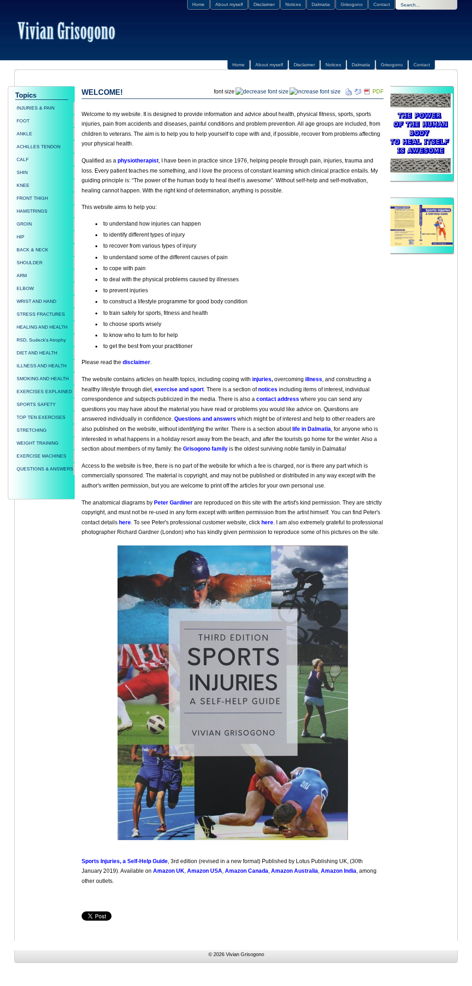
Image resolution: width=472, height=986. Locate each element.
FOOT (23, 120)
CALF (23, 159)
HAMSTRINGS (32, 211)
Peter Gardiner (173, 502)
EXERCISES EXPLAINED (44, 391)
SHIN (22, 172)
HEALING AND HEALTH (42, 327)
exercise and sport (179, 389)
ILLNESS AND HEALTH (41, 365)
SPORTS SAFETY (36, 404)
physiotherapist (138, 160)
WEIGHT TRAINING (38, 443)
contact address (277, 399)
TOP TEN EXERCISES (41, 417)
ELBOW (25, 288)
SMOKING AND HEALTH (43, 378)
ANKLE (24, 133)
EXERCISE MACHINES (41, 455)
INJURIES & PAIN (35, 107)
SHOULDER (29, 262)
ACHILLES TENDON (38, 146)
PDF (378, 91)
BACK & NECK (32, 249)
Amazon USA (204, 871)
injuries (261, 379)
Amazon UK (168, 871)
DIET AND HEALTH (37, 352)
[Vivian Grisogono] (67, 32)
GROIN (24, 223)
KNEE (23, 185)
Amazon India (338, 871)
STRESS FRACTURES (41, 314)
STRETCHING (32, 430)
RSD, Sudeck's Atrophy (41, 339)
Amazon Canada (246, 871)
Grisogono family (205, 449)
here (125, 522)
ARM (22, 275)
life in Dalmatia (311, 429)
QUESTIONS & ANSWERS (45, 468)
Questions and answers (205, 419)
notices (267, 389)
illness (313, 379)
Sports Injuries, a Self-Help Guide (125, 861)
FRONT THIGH (32, 198)
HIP (20, 236)
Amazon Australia (294, 871)
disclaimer (136, 362)
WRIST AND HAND (36, 301)
